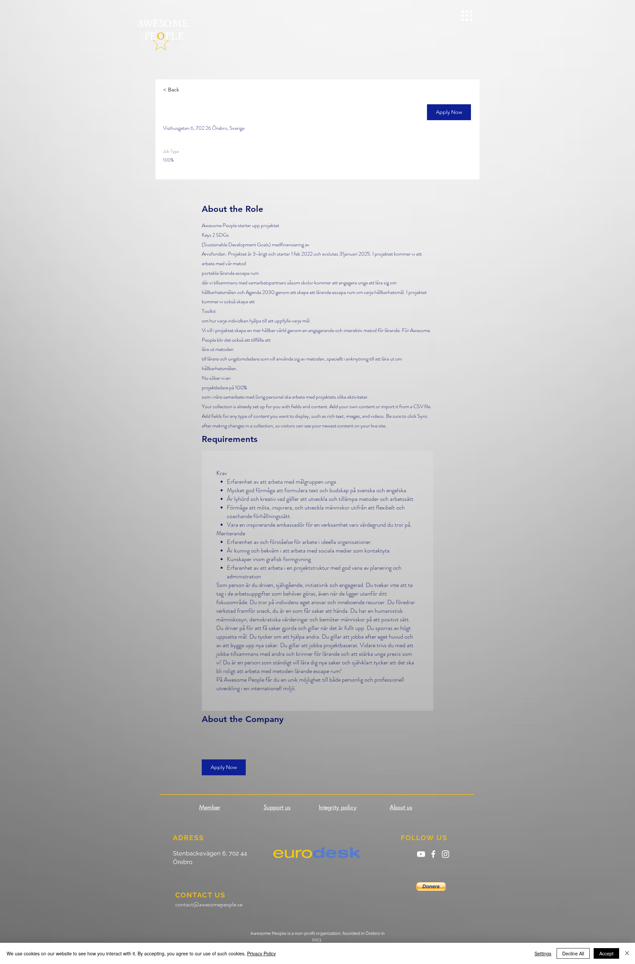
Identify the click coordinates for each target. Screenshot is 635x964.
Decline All (573, 953)
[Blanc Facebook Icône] (433, 854)
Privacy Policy (261, 953)
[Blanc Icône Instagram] (445, 854)
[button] (466, 15)
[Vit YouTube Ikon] (421, 854)
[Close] (627, 953)
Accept (606, 953)
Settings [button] (542, 953)
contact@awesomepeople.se (208, 904)
